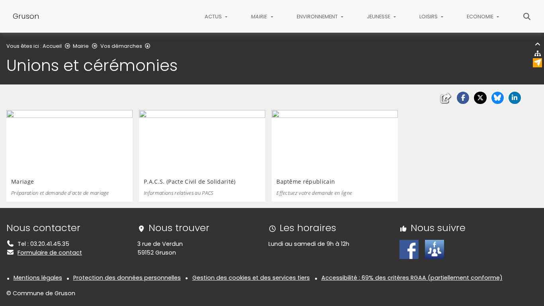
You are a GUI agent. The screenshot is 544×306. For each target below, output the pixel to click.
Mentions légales (38, 278)
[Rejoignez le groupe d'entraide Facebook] (434, 249)
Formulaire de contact (50, 253)
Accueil (52, 46)
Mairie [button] (260, 16)
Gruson (26, 16)
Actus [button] (214, 16)
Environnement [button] (318, 16)
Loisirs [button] (429, 16)
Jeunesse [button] (379, 16)
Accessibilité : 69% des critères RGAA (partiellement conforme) (412, 278)
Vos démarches (121, 46)
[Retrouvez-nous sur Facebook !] (409, 249)
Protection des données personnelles (127, 278)
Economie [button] (481, 16)
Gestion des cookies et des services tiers (251, 278)
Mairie (81, 46)
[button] (463, 98)
